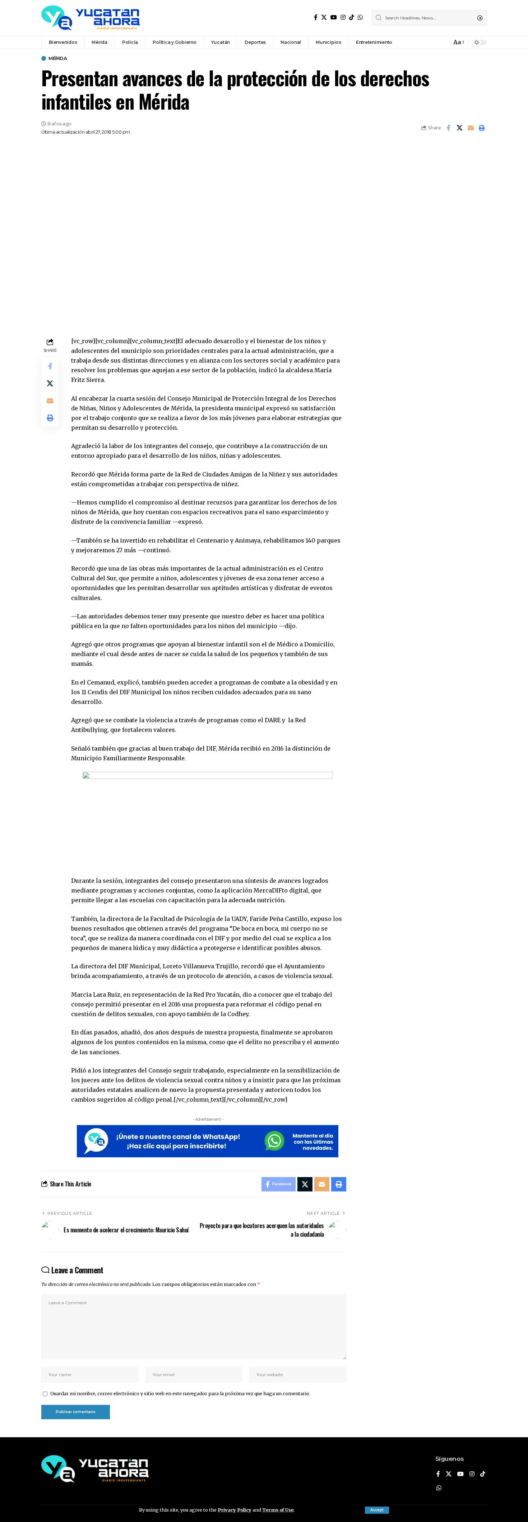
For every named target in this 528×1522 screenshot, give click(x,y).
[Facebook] (315, 17)
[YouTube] (334, 17)
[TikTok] (351, 17)
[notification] (444, 42)
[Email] (471, 128)
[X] (324, 17)
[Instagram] (343, 17)
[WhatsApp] (360, 17)
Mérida (57, 58)
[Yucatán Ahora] (90, 18)
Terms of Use (277, 1510)
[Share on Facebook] (448, 128)
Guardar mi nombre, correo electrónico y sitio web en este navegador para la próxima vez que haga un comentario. (180, 1393)
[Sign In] (431, 42)
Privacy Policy (234, 1510)
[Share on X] (459, 128)
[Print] (482, 128)
